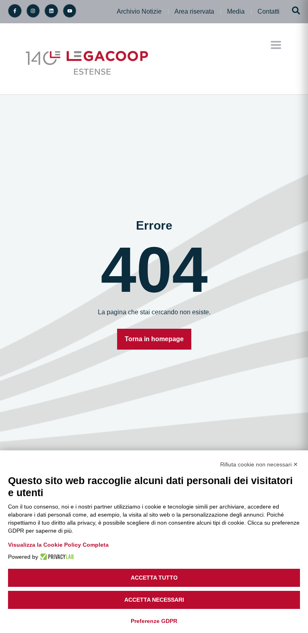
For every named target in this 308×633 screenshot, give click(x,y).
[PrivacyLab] (56, 557)
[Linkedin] (51, 11)
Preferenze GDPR (154, 621)
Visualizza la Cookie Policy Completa (58, 544)
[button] (276, 45)
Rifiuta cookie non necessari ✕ (259, 464)
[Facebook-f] (15, 11)
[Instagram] (33, 11)
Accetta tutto (154, 577)
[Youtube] (70, 11)
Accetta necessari (154, 599)
